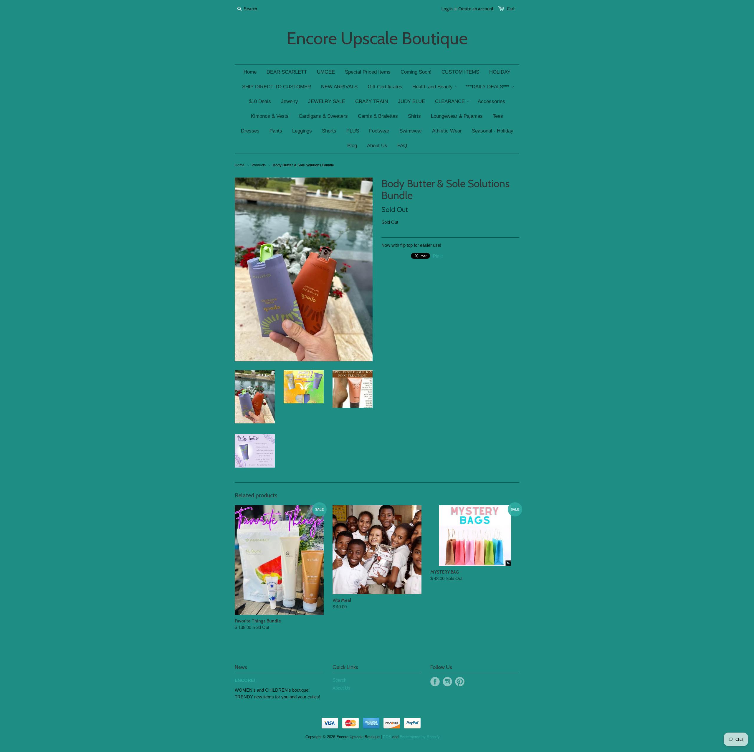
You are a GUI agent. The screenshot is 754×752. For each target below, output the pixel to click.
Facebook (435, 681)
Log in (447, 8)
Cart (511, 8)
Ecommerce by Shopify (420, 737)
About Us (341, 687)
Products (259, 165)
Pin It (438, 256)
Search (339, 680)
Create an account (476, 8)
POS (387, 737)
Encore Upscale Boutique (377, 38)
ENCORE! (245, 680)
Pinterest (459, 681)
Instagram (447, 681)
